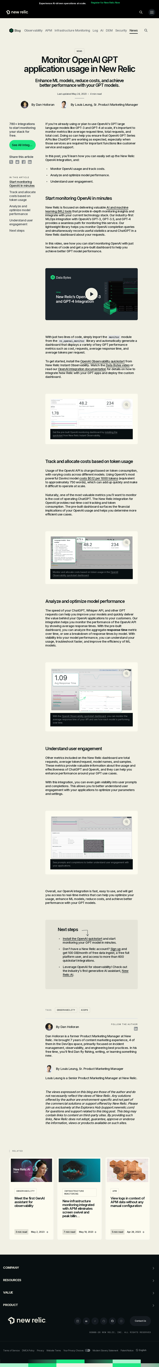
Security (121, 30)
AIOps (84, 1010)
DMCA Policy (28, 1350)
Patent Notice (127, 1350)
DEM (109, 30)
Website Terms (53, 1350)
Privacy (40, 1350)
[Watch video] (91, 294)
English (142, 1350)
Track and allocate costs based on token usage (22, 196)
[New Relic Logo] (16, 12)
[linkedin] (77, 1321)
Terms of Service (11, 1350)
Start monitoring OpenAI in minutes (22, 184)
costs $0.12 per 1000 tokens (98, 478)
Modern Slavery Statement (105, 1350)
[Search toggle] (141, 12)
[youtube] (86, 1321)
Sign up (115, 949)
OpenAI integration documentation (82, 369)
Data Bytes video (118, 365)
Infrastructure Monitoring (72, 30)
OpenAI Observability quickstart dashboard (84, 716)
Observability (33, 30)
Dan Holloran (45, 105)
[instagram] (121, 1321)
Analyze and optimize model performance (19, 210)
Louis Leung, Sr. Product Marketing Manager (106, 105)
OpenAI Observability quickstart (102, 361)
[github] (103, 1321)
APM (48, 30)
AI (101, 30)
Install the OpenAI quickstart (82, 939)
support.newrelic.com (117, 1107)
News (133, 30)
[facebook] (112, 1321)
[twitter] (95, 1321)
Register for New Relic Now (105, 2)
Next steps (16, 230)
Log (95, 30)
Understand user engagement (21, 222)
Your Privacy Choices (73, 1350)
